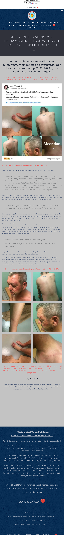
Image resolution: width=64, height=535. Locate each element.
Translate (36, 3)
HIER (40, 516)
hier (34, 524)
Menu (62, 11)
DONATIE (29, 516)
